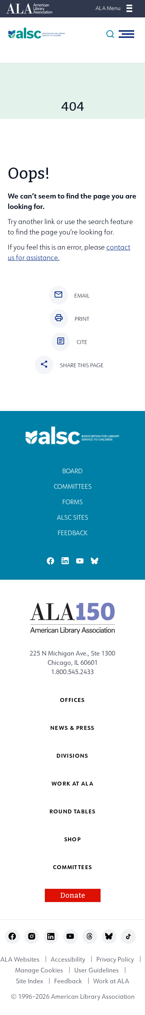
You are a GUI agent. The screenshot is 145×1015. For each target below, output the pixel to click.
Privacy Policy (115, 959)
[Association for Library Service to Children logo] (33, 33)
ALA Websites (19, 959)
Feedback (72, 533)
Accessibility (68, 959)
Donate (72, 895)
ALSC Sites (72, 517)
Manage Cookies (39, 970)
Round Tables (72, 811)
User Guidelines (96, 970)
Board (72, 471)
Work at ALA (72, 783)
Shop (72, 839)
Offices (72, 699)
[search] (110, 34)
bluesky (94, 561)
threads (89, 936)
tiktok (128, 936)
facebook (50, 561)
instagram (31, 936)
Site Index (29, 981)
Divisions (72, 755)
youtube (80, 561)
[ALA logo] (72, 618)
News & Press (72, 727)
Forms (72, 502)
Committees (73, 486)
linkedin (65, 561)
